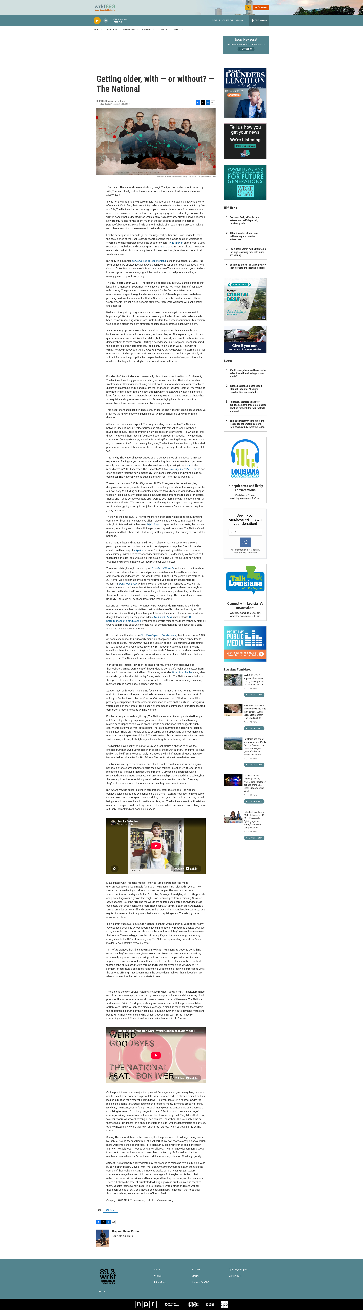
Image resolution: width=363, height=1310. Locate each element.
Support (146, 29)
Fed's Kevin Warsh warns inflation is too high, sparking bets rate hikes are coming (248, 252)
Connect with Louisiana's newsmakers (245, 605)
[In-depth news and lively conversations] (245, 458)
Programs (129, 29)
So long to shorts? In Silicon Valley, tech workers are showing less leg (248, 266)
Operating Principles (238, 1270)
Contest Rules (235, 1276)
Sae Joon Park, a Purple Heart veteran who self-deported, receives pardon (245, 220)
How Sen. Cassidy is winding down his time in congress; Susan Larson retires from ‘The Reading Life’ (255, 711)
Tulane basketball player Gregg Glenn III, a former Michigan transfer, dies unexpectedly (246, 389)
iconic (188, 465)
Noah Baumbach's (182, 672)
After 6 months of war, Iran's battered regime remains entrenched (244, 236)
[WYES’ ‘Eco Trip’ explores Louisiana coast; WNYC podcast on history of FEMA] (233, 680)
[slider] (110, 20)
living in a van (175, 242)
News (97, 29)
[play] (97, 20)
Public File (196, 1270)
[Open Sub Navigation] (102, 29)
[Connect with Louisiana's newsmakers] (245, 580)
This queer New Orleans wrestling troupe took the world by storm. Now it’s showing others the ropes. (247, 423)
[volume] (105, 20)
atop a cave (166, 246)
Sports (228, 360)
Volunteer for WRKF (200, 1282)
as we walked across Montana (149, 260)
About (177, 29)
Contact (162, 29)
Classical (111, 29)
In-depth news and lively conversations (245, 488)
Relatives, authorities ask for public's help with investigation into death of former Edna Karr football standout (248, 406)
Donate (262, 7)
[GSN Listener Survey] (245, 141)
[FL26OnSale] (245, 93)
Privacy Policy (160, 1282)
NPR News (110, 1210)
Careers (195, 1276)
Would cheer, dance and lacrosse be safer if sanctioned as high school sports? (248, 373)
